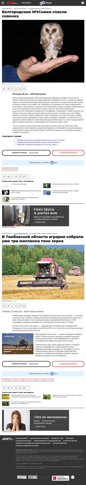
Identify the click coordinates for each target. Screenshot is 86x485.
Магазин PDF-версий (70, 441)
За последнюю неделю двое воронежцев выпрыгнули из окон (24, 198)
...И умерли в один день (18, 184)
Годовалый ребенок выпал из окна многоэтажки (38, 142)
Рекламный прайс (22, 438)
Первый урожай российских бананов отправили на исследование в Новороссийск (26, 396)
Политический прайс (60, 443)
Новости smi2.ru (9, 227)
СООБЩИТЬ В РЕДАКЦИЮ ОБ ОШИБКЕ (27, 445)
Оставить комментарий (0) (68, 153)
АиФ (15, 301)
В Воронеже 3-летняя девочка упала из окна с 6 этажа (40, 140)
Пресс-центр (70, 438)
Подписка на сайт (57, 438)
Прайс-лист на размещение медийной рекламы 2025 (33, 443)
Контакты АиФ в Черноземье (39, 438)
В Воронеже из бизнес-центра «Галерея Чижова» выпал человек (65, 191)
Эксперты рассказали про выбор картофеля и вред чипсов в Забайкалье (26, 402)
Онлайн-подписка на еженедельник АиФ (47, 441)
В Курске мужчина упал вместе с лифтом (65, 184)
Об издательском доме (23, 441)
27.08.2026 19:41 (7, 233)
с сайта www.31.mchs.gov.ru (15, 84)
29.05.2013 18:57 (7, 8)
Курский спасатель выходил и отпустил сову (36, 145)
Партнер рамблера (45, 477)
